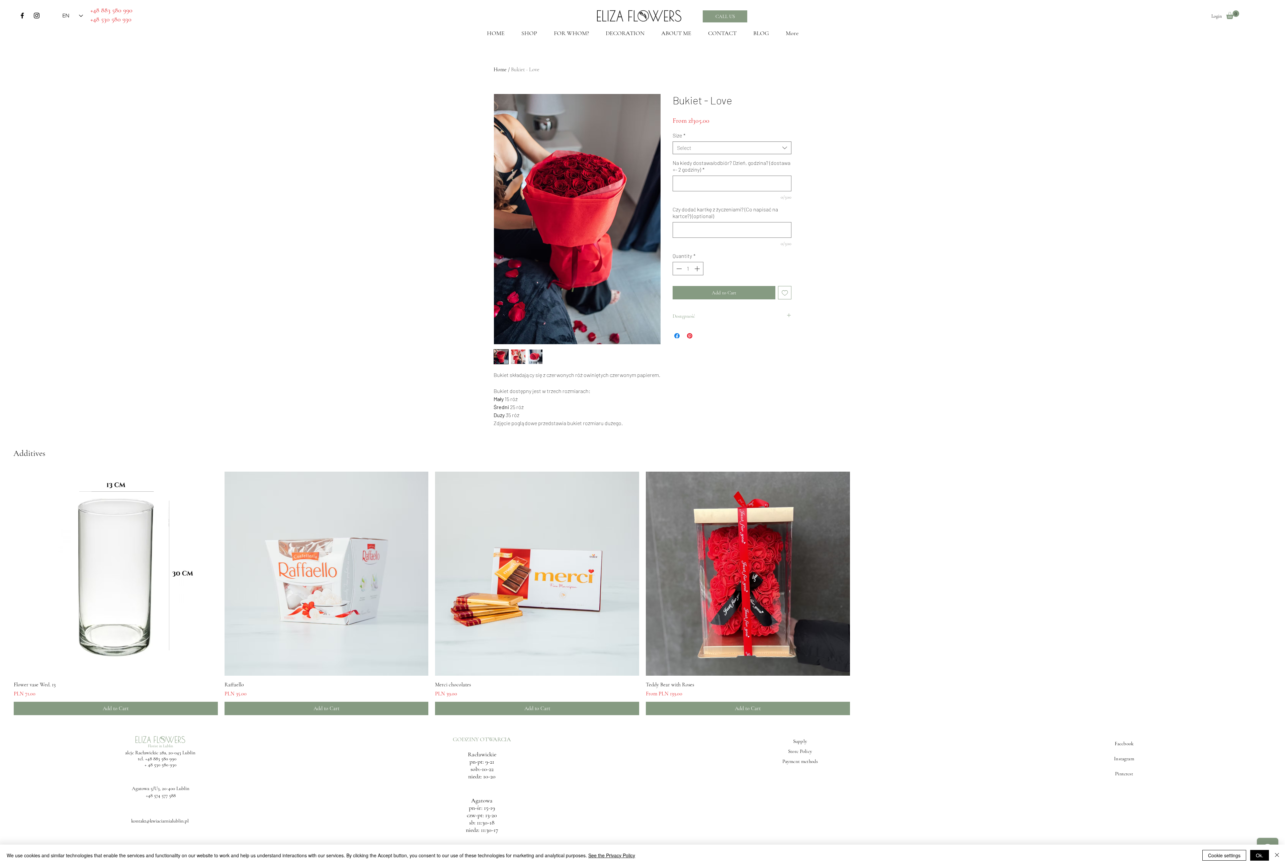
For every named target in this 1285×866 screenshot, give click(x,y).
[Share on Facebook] (677, 336)
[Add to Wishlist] (785, 293)
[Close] (1277, 855)
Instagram (1124, 759)
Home (500, 69)
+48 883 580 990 (160, 759)
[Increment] (697, 268)
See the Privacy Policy (611, 855)
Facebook (1124, 744)
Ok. (1259, 855)
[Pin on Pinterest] (690, 336)
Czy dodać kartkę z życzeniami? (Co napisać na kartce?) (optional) (725, 212)
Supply (800, 741)
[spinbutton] (688, 268)
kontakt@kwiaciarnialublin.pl (160, 821)
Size (679, 135)
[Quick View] (116, 574)
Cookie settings (1224, 855)
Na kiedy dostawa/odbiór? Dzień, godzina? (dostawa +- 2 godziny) (731, 166)
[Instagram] (36, 15)
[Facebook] (22, 15)
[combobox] (732, 147)
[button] (1232, 14)
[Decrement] (678, 268)
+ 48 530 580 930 (160, 765)
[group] (642, 593)
